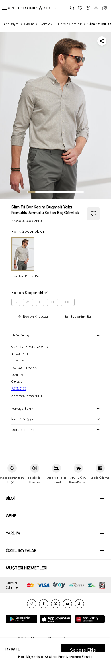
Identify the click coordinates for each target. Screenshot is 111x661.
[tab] (32, 192)
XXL (67, 302)
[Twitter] (55, 603)
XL (52, 302)
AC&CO (18, 388)
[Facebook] (43, 603)
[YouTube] (67, 603)
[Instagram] (31, 603)
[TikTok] (79, 603)
